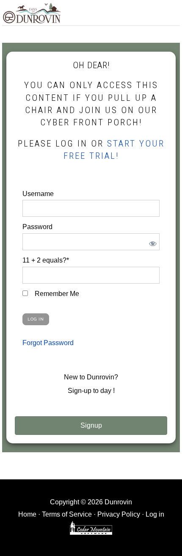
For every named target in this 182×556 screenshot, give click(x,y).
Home (27, 514)
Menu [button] (170, 11)
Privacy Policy (118, 514)
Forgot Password (48, 342)
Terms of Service (67, 514)
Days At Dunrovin (31, 12)
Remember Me (56, 293)
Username (38, 193)
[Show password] (151, 241)
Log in (155, 514)
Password (37, 226)
